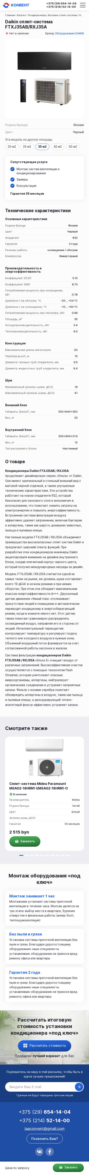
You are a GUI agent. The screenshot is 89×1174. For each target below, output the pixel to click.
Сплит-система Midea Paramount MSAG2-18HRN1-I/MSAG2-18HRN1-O (38, 786)
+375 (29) (61, 3)
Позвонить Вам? (44, 1139)
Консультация (26, 185)
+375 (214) (61, 6)
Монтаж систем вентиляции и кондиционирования (38, 171)
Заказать (70, 1167)
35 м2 (42, 146)
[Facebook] (50, 1152)
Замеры (22, 179)
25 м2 (27, 146)
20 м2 (12, 146)
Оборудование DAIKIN (69, 33)
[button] (21, 855)
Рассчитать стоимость (47, 1045)
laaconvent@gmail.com (45, 1128)
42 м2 (58, 146)
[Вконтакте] (39, 1152)
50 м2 (73, 146)
